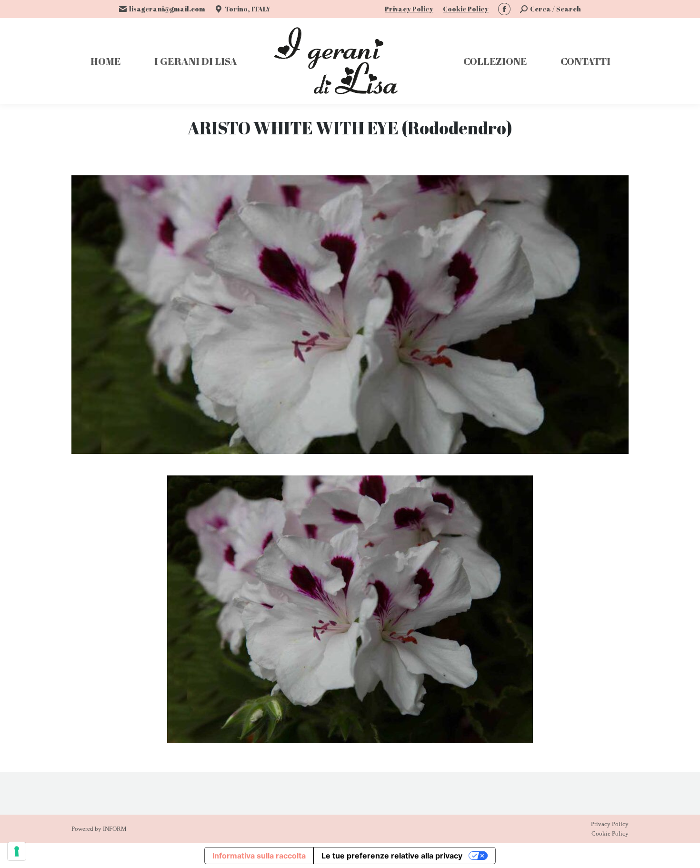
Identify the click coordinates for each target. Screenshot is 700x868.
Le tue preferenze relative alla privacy (391, 855)
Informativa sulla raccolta (259, 855)
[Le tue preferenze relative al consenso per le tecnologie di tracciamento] (17, 851)
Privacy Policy (409, 8)
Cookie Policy (466, 8)
